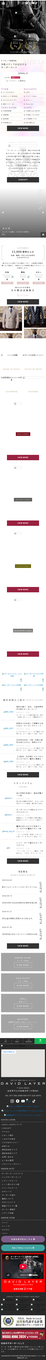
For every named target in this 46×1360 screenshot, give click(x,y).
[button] (3, 212)
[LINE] (40, 1040)
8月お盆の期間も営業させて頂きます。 (18, 918)
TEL (5, 1041)
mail (17, 1041)
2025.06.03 (7, 880)
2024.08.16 (7, 896)
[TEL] (6, 1040)
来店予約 (29, 1041)
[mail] (17, 1040)
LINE (40, 1041)
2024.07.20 (7, 927)
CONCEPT (23, 180)
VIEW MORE (23, 128)
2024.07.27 (7, 911)
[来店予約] (29, 1040)
